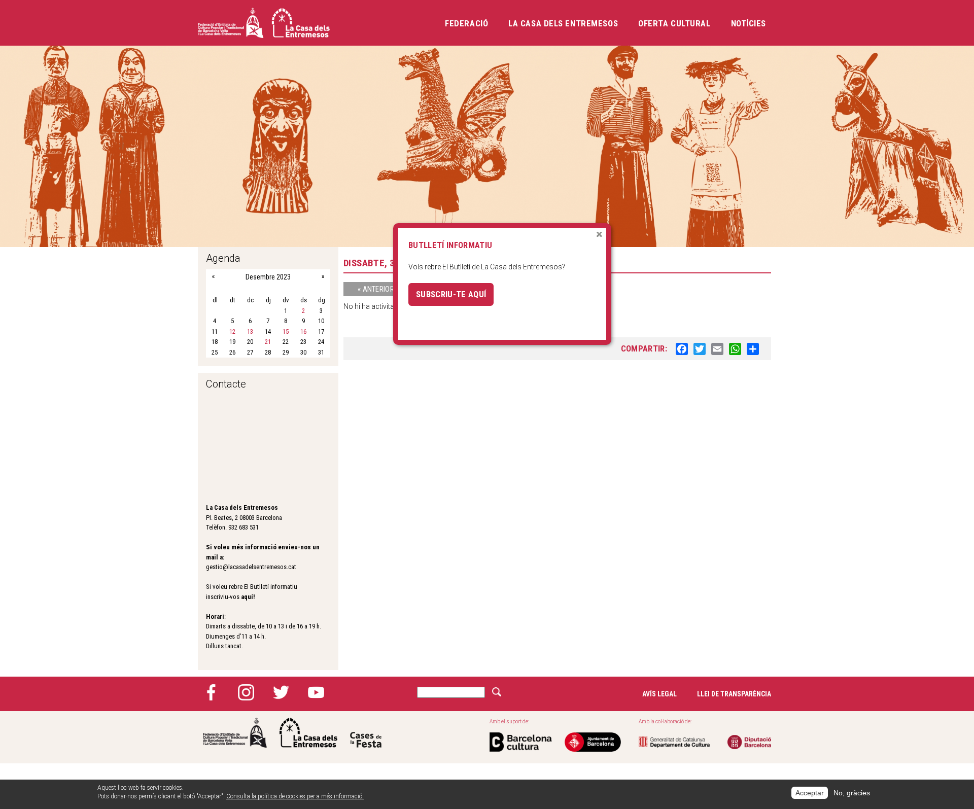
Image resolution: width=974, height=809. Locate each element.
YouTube (316, 692)
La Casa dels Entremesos (563, 23)
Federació (466, 23)
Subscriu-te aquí (451, 294)
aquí (247, 597)
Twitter (281, 692)
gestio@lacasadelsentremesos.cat (251, 567)
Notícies (748, 23)
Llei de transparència (734, 694)
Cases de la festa (365, 733)
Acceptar (809, 793)
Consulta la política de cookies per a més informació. (295, 796)
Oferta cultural (674, 23)
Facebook (211, 692)
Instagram (246, 692)
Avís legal (659, 694)
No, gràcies (851, 793)
